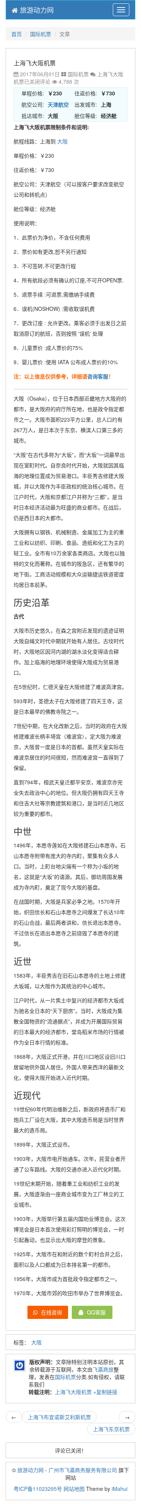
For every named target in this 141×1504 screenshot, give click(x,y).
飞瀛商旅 (103, 1369)
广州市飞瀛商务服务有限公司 (83, 1470)
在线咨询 (50, 1312)
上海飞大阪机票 (73, 1391)
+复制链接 (104, 1391)
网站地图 (74, 1488)
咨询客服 (97, 376)
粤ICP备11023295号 (38, 1488)
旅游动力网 (36, 10)
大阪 (62, 141)
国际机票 (40, 34)
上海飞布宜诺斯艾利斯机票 (59, 1417)
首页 (16, 34)
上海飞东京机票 (111, 1429)
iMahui (119, 1488)
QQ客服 (95, 1312)
